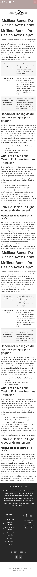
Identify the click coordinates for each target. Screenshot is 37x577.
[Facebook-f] (16, 557)
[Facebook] (10, 2)
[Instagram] (14, 2)
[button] (35, 2)
